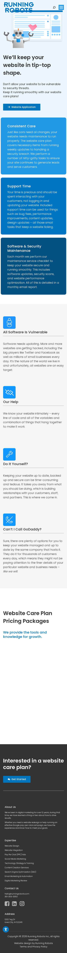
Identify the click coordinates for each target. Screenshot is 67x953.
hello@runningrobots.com (17, 893)
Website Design (12, 845)
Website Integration (14, 850)
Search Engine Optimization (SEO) (20, 872)
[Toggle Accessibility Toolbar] (5, 929)
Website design (22, 943)
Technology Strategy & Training (19, 863)
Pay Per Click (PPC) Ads (15, 854)
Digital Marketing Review (16, 880)
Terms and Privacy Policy (33, 946)
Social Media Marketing (15, 859)
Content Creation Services (17, 867)
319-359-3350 (11, 896)
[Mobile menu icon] (61, 7)
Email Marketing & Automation (19, 876)
